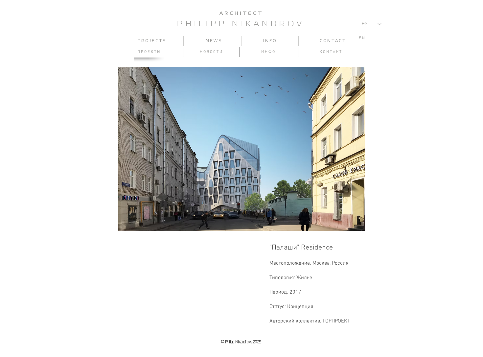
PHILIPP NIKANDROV (241, 24)
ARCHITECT (241, 13)
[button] (241, 149)
